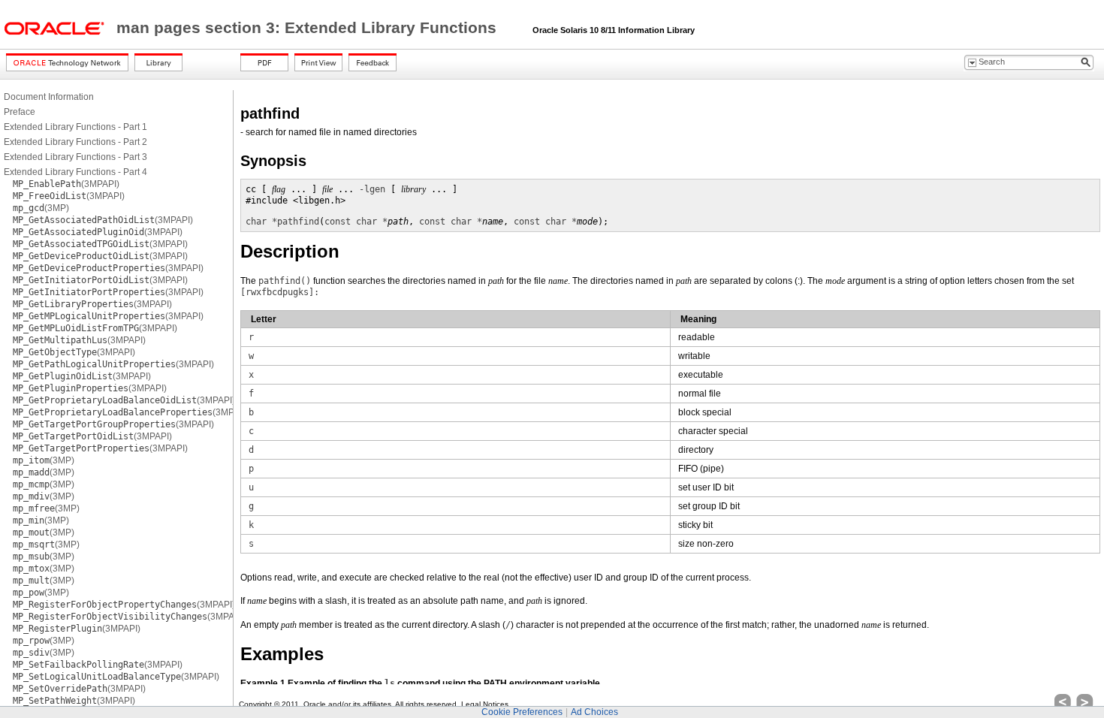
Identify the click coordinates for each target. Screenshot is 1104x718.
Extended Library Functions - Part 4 (75, 172)
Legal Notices (484, 704)
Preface (19, 112)
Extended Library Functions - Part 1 (75, 127)
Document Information (49, 97)
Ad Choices (594, 712)
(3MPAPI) (66, 184)
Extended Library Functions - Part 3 (75, 157)
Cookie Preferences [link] (522, 712)
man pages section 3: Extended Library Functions (308, 28)
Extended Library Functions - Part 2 (75, 142)
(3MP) (41, 208)
